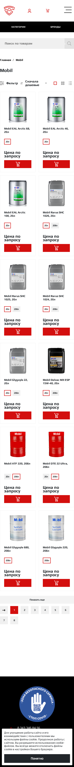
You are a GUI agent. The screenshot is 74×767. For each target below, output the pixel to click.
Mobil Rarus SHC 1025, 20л (14, 297)
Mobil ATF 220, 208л (17, 463)
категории (18, 27)
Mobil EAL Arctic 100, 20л (14, 214)
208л (55, 225)
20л (7, 141)
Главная (5, 59)
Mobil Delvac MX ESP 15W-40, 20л (56, 381)
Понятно (37, 758)
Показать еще (37, 599)
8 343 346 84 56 (28, 728)
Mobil (19, 59)
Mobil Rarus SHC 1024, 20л (53, 297)
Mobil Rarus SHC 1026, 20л (53, 214)
